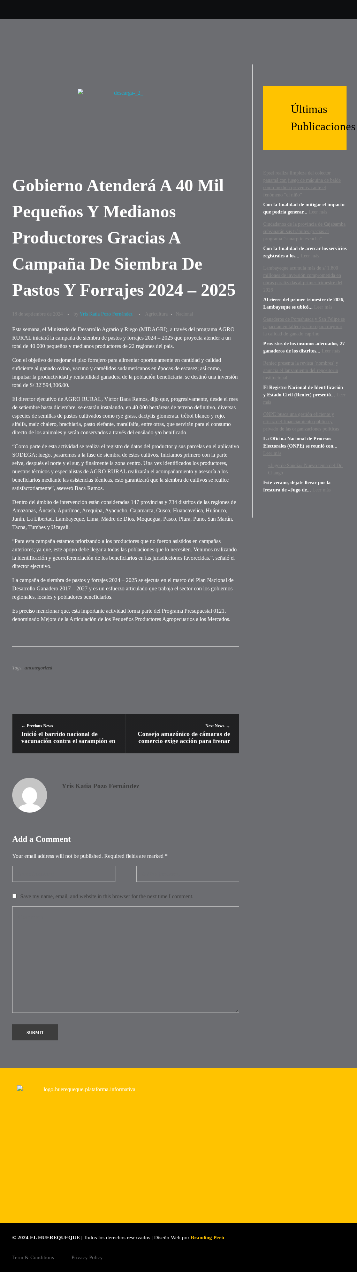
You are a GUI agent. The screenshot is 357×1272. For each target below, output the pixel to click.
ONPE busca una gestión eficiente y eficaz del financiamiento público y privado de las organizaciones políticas (301, 422)
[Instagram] (32, 9)
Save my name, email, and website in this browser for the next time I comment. (106, 896)
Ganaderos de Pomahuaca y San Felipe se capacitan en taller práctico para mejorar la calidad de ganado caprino (304, 326)
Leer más (318, 212)
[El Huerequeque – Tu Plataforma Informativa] (47, 43)
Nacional (184, 314)
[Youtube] (49, 9)
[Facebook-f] (66, 9)
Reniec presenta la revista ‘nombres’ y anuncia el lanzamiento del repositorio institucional (300, 370)
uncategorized (38, 667)
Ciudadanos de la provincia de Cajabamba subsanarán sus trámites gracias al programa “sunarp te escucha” (304, 231)
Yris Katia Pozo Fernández (105, 314)
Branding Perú (207, 1237)
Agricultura (156, 314)
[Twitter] (14, 9)
